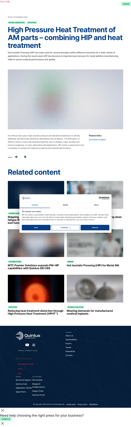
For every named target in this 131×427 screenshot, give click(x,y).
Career (68, 347)
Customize (64, 227)
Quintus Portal (38, 395)
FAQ (19, 373)
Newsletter (70, 351)
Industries (41, 4)
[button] (16, 157)
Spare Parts (21, 392)
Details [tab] (65, 205)
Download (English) (97, 139)
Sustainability (71, 339)
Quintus (10, 17)
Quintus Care (21, 384)
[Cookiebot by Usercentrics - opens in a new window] (100, 198)
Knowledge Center (61, 4)
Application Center (24, 388)
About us (69, 336)
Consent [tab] (35, 205)
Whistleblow (93, 404)
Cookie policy (71, 404)
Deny (36, 227)
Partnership (78, 4)
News (20, 369)
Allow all (95, 227)
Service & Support (98, 4)
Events (68, 343)
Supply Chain (38, 391)
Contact (69, 355)
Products (27, 4)
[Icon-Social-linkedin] (33, 345)
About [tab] (96, 205)
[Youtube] (27, 345)
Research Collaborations (38, 385)
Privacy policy (83, 404)
